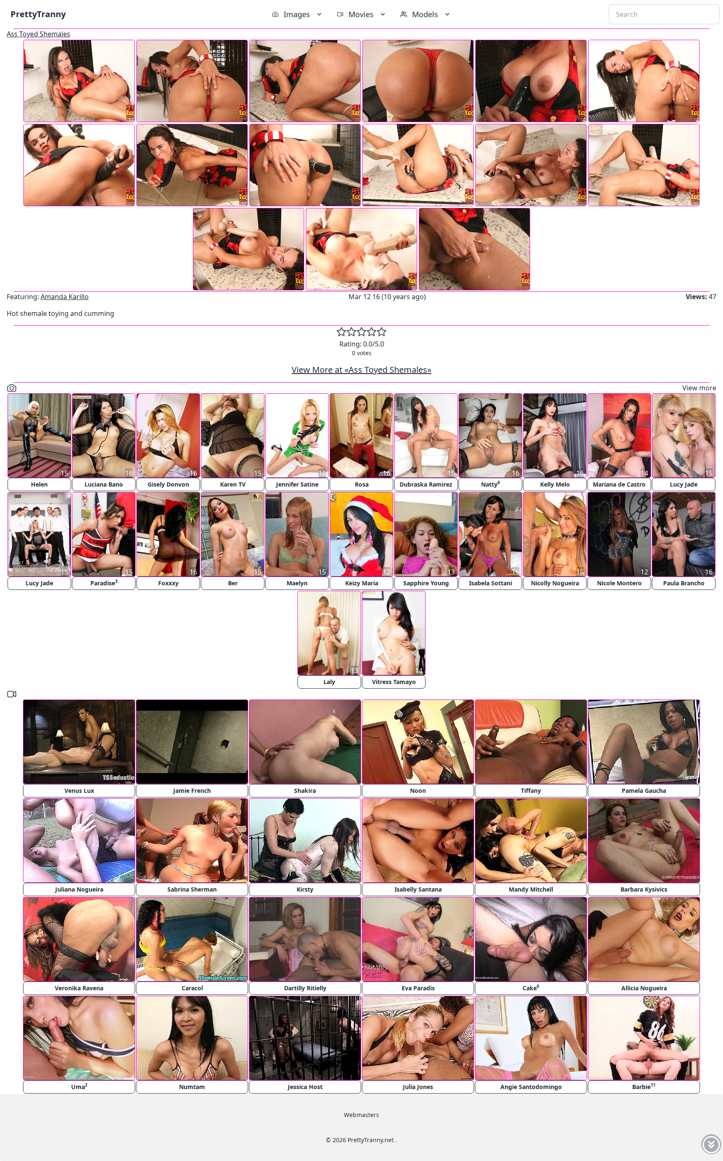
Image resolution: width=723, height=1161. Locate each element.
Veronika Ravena (79, 988)
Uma (79, 1086)
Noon (418, 791)
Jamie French (192, 791)
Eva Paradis (418, 988)
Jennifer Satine (297, 484)
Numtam (192, 1087)
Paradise (104, 582)
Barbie (644, 1086)
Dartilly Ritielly (305, 988)
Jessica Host (305, 1087)
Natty (490, 483)
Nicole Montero (619, 583)
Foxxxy (168, 583)
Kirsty (305, 889)
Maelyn (297, 583)
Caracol (192, 988)
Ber (233, 583)
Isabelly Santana (418, 889)
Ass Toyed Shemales (38, 33)
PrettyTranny (38, 14)
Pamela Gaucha (644, 791)
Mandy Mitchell (531, 889)
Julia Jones (418, 1087)
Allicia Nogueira (644, 988)
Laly (329, 682)
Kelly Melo (555, 484)
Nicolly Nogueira (555, 583)
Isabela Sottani (490, 583)
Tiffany (531, 791)
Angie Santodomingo (531, 1087)
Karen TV (233, 484)
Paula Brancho (684, 583)
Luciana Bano (104, 484)
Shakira (305, 791)
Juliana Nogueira (79, 889)
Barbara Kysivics (643, 889)
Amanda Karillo (65, 296)
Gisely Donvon (168, 484)
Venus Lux (79, 791)
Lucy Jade (683, 484)
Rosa (362, 484)
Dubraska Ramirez (426, 484)
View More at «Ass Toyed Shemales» (361, 369)
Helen (39, 484)
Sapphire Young (426, 583)
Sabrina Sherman (192, 889)
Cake (531, 987)
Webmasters (361, 1115)
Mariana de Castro (619, 484)
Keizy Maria (361, 583)
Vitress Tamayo (394, 682)
